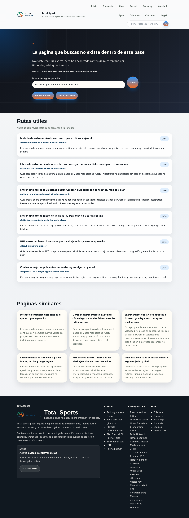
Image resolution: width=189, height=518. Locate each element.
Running (147, 6)
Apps (121, 15)
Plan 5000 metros (139, 441)
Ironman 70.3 (137, 456)
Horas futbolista (138, 423)
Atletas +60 (136, 481)
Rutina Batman (114, 448)
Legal (164, 15)
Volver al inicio (43, 95)
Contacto (150, 15)
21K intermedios (138, 452)
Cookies (157, 426)
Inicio (94, 6)
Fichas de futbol (138, 437)
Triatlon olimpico (139, 459)
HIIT (109, 445)
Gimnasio (108, 6)
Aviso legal (159, 419)
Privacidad (158, 423)
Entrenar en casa (116, 441)
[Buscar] (166, 23)
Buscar (133, 82)
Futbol (133, 6)
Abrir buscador (67, 95)
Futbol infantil (137, 434)
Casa (121, 6)
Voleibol (162, 6)
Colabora (135, 15)
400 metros (136, 470)
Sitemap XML (160, 430)
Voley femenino (138, 492)
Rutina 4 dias (113, 437)
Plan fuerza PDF (115, 434)
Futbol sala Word (139, 419)
